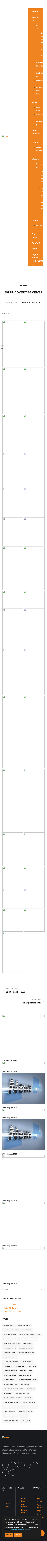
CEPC (17, 1339)
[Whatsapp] (20, 1465)
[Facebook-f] (5, 1465)
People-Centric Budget (11, 1402)
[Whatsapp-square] (5, 1472)
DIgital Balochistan (26, 1348)
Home (39, 1499)
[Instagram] (27, 1465)
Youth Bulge (25, 1420)
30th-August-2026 (9, 1071)
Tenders (23, 286)
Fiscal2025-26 (8, 1366)
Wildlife (23, 1416)
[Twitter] (13, 1465)
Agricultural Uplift (23, 1325)
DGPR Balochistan (10, 1348)
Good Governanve (25, 1375)
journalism (31, 1388)
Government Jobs (9, 1379)
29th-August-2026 (9, 1118)
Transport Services (10, 1416)
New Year (28, 1397)
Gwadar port (25, 1384)
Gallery (39, 1514)
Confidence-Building (29, 1339)
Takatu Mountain (9, 1411)
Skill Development (30, 1407)
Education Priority (10, 1357)
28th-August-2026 (9, 1246)
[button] (35, 4)
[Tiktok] (35, 1465)
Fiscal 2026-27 (20, 1366)
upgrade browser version (20, 1529)
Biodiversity (8, 1339)
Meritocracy (8, 1393)
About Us (40, 1502)
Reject (18, 1534)
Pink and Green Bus (29, 1402)
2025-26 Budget (8, 1325)
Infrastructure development (14, 1388)
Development (28, 1343)
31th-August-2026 (9, 1060)
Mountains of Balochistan (12, 1397)
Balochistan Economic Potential (30, 1334)
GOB (30, 1370)
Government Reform (10, 1384)
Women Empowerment (11, 1420)
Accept (8, 1534)
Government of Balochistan (28, 1379)
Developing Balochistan (12, 1343)
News (21, 1488)
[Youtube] (13, 1472)
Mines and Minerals (22, 1393)
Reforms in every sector (12, 1407)
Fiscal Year (32, 1366)
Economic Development (26, 1352)
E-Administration (9, 1352)
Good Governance (10, 1375)
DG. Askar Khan (8, 1503)
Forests (23, 1370)
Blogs (39, 1511)
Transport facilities (25, 1411)
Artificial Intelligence (11, 1329)
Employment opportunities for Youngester (18, 1361)
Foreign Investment (10, 1370)
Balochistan (27, 1329)
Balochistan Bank (10, 1334)
